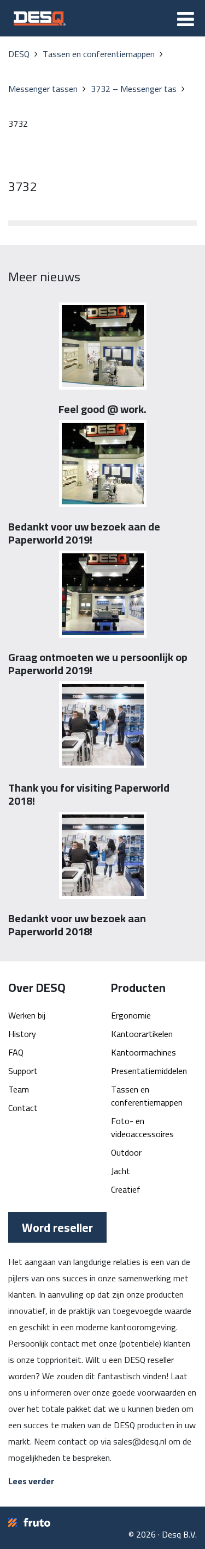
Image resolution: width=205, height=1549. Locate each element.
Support (23, 1071)
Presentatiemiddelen (149, 1071)
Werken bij (26, 1015)
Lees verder (31, 1481)
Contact (23, 1108)
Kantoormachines (143, 1052)
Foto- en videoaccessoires (142, 1127)
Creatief (125, 1189)
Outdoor (126, 1152)
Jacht (120, 1171)
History (22, 1034)
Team (18, 1089)
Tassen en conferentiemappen (147, 1095)
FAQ (16, 1052)
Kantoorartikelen (142, 1034)
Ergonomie (131, 1015)
